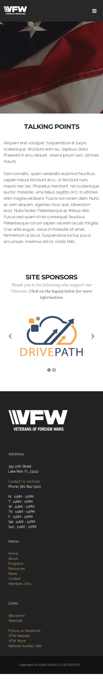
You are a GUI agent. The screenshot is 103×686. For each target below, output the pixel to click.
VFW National (19, 636)
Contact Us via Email (24, 481)
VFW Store (16, 641)
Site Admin (16, 616)
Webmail (15, 621)
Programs (15, 564)
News (12, 574)
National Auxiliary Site (24, 646)
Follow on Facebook (24, 631)
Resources (16, 569)
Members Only (20, 584)
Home (13, 553)
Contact (14, 579)
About (13, 558)
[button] (10, 335)
